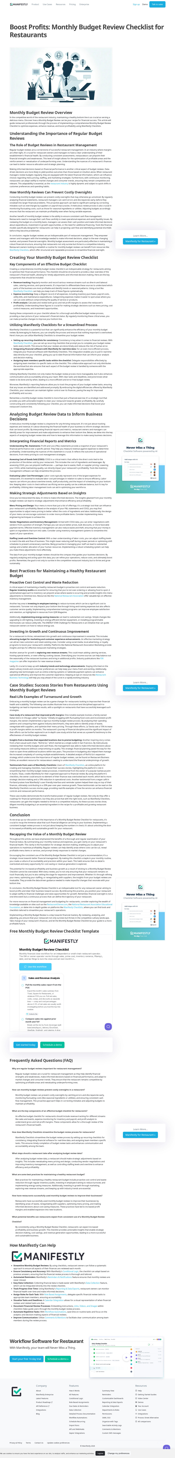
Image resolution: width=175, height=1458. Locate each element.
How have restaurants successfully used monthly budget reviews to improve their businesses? (57, 1195)
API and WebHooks (76, 1429)
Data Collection (93, 1283)
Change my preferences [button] (118, 1453)
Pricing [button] (72, 4)
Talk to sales (157, 4)
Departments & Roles (110, 1410)
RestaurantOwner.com (57, 904)
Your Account (143, 1406)
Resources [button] (60, 4)
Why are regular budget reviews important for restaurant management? (47, 1068)
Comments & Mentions (55, 1317)
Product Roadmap (43, 1402)
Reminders (106, 1394)
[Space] (17, 1391)
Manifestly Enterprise (44, 1394)
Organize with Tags (110, 1421)
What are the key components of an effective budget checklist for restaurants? (49, 1111)
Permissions (107, 1414)
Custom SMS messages (111, 1433)
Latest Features (42, 1398)
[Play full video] (126, 1357)
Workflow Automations (55, 1311)
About (38, 1391)
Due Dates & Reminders (78, 1406)
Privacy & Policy (16, 1443)
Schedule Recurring (77, 1421)
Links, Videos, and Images (85, 1306)
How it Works (74, 1391)
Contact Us (39, 1443)
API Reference (41, 1406)
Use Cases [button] (47, 4)
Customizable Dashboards (112, 1398)
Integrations (41, 1410)
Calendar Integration (54, 1300)
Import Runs (74, 1425)
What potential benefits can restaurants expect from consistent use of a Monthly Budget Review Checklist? (58, 1219)
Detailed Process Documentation (82, 1414)
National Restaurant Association (69, 596)
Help (139, 1391)
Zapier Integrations (77, 1433)
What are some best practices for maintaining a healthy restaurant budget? (48, 1174)
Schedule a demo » (58, 1359)
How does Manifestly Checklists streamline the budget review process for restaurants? (53, 1132)
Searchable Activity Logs (112, 1425)
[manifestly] (19, 4)
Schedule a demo (52, 1044)
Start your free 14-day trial (26, 1359)
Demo (145, 4)
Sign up (136, 4)
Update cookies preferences (58, 1443)
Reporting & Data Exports (67, 1288)
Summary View (108, 1391)
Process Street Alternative (148, 1417)
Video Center (142, 1398)
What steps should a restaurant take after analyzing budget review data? (47, 1153)
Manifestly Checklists (19, 250)
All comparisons (144, 1421)
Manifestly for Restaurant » (140, 241)
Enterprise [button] (84, 4)
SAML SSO (106, 1417)
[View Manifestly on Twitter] (163, 1443)
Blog (38, 1414)
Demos (140, 1402)
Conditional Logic (71, 1271)
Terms (28, 1443)
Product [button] (35, 4)
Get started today (25, 1044)
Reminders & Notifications (60, 1277)
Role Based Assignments (55, 1294)
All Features (74, 1394)
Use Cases (141, 1410)
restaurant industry (59, 183)
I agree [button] (100, 1453)
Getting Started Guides (146, 1394)
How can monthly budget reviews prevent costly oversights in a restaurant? (48, 1089)
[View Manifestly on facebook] (159, 1443)
